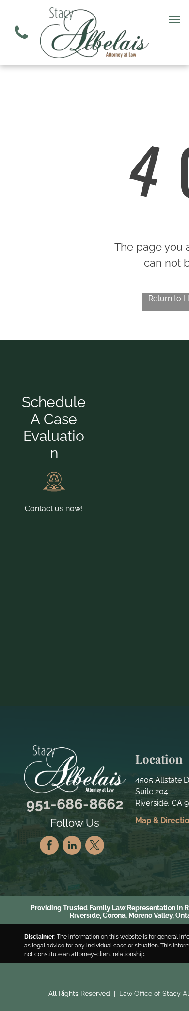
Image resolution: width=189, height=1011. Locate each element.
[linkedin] (72, 846)
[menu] (174, 20)
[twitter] (94, 846)
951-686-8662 (75, 804)
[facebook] (49, 846)
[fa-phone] (21, 41)
